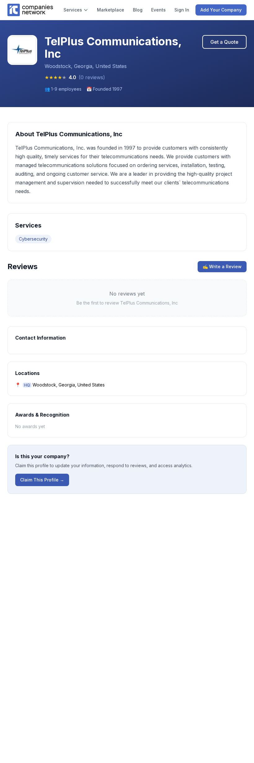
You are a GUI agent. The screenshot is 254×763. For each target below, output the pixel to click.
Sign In (181, 9)
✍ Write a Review (222, 266)
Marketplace (110, 9)
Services (73, 9)
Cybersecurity (33, 239)
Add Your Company (221, 9)
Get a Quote (224, 42)
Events (158, 9)
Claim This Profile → (42, 479)
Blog (137, 9)
